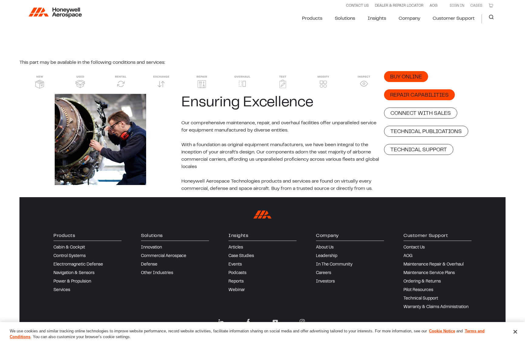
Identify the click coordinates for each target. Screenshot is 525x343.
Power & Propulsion (72, 281)
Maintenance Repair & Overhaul (433, 264)
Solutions (345, 18)
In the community (334, 264)
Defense (149, 264)
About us (325, 247)
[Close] (515, 331)
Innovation (151, 247)
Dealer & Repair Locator (399, 5)
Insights (377, 18)
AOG (433, 5)
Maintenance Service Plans (429, 273)
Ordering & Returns (422, 281)
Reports (236, 281)
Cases (476, 5)
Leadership (326, 256)
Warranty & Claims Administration (435, 307)
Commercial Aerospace (163, 256)
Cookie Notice (442, 331)
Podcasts (237, 273)
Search (489, 18)
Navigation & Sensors (73, 273)
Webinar (236, 290)
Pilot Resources (418, 290)
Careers (323, 273)
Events (235, 264)
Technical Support (420, 298)
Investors (325, 281)
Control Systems (69, 256)
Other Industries (157, 273)
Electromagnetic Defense (78, 264)
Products (312, 18)
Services (61, 290)
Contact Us (414, 247)
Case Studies (241, 256)
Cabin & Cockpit (69, 247)
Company (409, 18)
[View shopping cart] (491, 5)
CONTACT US (357, 5)
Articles (235, 247)
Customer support (454, 18)
